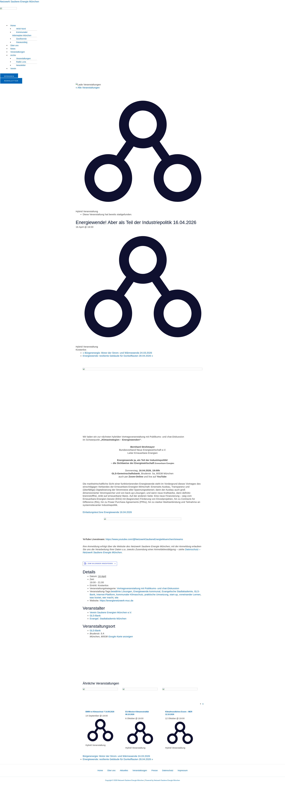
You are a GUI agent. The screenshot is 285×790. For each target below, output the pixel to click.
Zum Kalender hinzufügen (100, 563)
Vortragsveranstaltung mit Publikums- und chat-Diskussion (148, 588)
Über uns (14, 45)
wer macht (107, 597)
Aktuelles (124, 770)
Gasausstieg (21, 42)
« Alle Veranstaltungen (88, 87)
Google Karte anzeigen (120, 636)
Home (100, 770)
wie (116, 597)
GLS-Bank (95, 615)
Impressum (183, 770)
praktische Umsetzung (156, 594)
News (12, 49)
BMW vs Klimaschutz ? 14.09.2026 (100, 712)
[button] (147, 25)
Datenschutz (167, 770)
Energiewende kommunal (146, 591)
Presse (154, 770)
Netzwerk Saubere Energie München (19, 1)
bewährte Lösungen (121, 591)
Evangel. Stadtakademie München (108, 618)
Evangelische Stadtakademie (177, 591)
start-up (174, 594)
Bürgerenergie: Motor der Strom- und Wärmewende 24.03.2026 (117, 352)
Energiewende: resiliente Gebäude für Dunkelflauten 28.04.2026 (118, 355)
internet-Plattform (106, 594)
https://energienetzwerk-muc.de (116, 600)
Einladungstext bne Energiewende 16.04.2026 (107, 512)
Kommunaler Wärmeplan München (21, 34)
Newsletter (21, 65)
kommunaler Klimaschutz (129, 594)
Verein (13, 68)
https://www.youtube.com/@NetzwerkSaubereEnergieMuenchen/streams (144, 539)
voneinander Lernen (190, 594)
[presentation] (100, 698)
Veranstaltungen (17, 52)
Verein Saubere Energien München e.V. (111, 612)
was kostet (95, 597)
